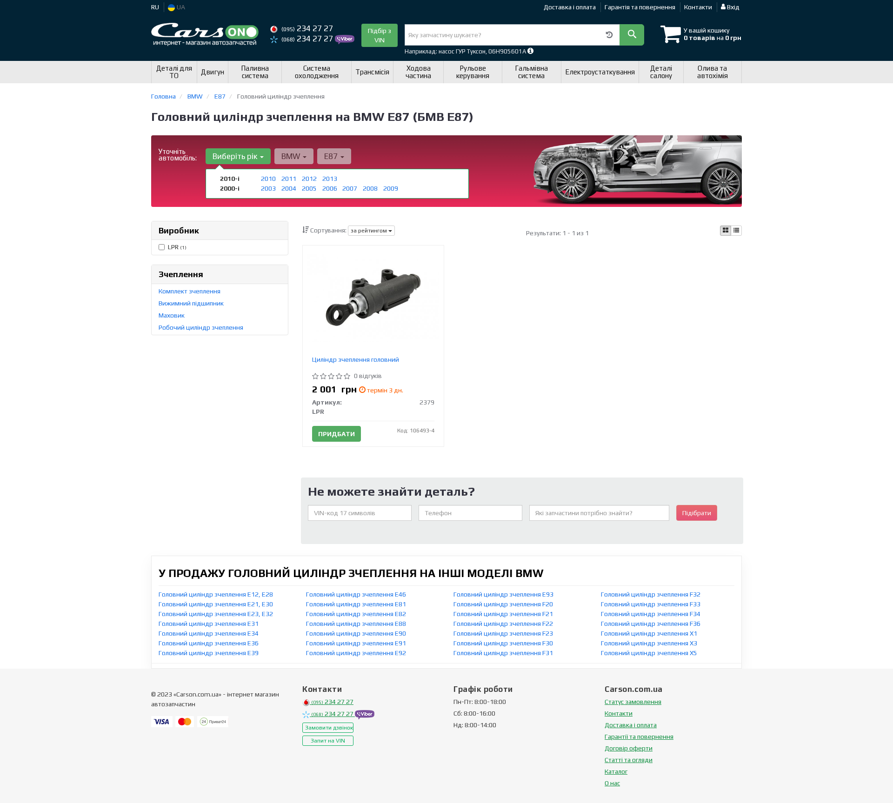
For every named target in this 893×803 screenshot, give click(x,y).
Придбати (336, 434)
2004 (288, 188)
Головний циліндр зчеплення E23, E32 (216, 613)
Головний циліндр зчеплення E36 (209, 643)
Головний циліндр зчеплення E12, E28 (216, 594)
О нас (612, 783)
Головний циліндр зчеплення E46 (356, 594)
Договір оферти (629, 748)
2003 (268, 188)
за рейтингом (369, 230)
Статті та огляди (629, 759)
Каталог (616, 771)
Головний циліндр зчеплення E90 (356, 633)
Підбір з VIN (379, 35)
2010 (268, 178)
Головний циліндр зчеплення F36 (650, 623)
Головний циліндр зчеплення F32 (650, 594)
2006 (329, 188)
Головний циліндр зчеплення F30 (503, 643)
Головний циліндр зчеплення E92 (356, 653)
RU (155, 7)
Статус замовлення (633, 701)
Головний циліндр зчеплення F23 (503, 633)
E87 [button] (332, 156)
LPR (177, 247)
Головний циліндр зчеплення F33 (650, 604)
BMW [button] (291, 156)
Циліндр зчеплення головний (355, 359)
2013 (329, 178)
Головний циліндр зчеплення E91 (356, 643)
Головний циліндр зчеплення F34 (650, 613)
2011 (288, 178)
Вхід (733, 7)
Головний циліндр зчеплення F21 (503, 613)
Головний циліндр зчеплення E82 (356, 613)
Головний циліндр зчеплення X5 (649, 653)
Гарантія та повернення (640, 7)
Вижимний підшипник (191, 303)
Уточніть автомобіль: (178, 154)
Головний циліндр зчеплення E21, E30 (216, 604)
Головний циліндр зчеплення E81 (356, 604)
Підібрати (696, 513)
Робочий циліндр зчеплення (201, 327)
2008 (370, 188)
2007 (349, 188)
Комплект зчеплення (189, 291)
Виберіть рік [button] (236, 156)
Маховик (172, 315)
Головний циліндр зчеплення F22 (503, 623)
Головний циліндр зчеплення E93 (503, 594)
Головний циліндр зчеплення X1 (649, 633)
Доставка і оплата (570, 7)
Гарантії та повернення (639, 736)
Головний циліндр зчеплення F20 (503, 604)
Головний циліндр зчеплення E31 (209, 623)
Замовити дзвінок (329, 727)
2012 (309, 178)
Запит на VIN (328, 740)
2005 (309, 188)
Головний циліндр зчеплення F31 (503, 653)
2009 (390, 188)
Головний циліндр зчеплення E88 (356, 623)
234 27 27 (307, 28)
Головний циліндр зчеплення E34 (209, 633)
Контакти (698, 7)
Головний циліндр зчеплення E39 (209, 653)
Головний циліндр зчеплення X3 (649, 643)
